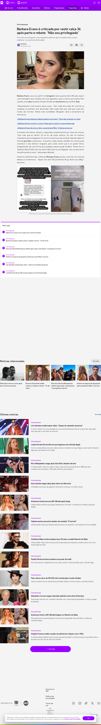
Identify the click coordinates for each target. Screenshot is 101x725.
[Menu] (99, 2)
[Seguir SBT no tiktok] (86, 703)
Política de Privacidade (73, 719)
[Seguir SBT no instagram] (79, 703)
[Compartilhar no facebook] (76, 45)
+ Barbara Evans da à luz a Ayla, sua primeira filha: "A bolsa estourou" (45, 128)
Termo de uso (49, 704)
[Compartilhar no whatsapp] (71, 45)
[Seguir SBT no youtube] (98, 703)
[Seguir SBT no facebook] (73, 703)
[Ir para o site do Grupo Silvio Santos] (11, 703)
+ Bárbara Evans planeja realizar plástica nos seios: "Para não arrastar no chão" (49, 119)
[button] (12, 379)
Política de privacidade (50, 697)
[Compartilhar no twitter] (81, 45)
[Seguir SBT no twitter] (92, 703)
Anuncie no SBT (50, 690)
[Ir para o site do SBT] (25, 703)
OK (88, 718)
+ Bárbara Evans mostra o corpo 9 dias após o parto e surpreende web (45, 123)
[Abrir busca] (94, 3)
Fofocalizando (22, 24)
